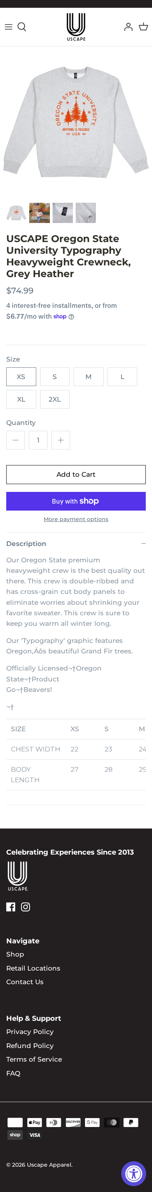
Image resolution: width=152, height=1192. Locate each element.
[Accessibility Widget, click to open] (133, 1173)
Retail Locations (33, 968)
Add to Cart (76, 474)
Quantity (21, 423)
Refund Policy (30, 1046)
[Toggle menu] (8, 26)
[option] (76, 122)
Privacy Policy (30, 1032)
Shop (15, 954)
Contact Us (25, 982)
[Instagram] (25, 906)
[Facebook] (10, 906)
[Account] (126, 26)
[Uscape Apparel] (76, 27)
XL (21, 399)
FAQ (13, 1073)
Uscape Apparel (49, 1164)
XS (21, 377)
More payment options (76, 519)
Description (26, 544)
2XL (55, 399)
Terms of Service (34, 1059)
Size (13, 359)
